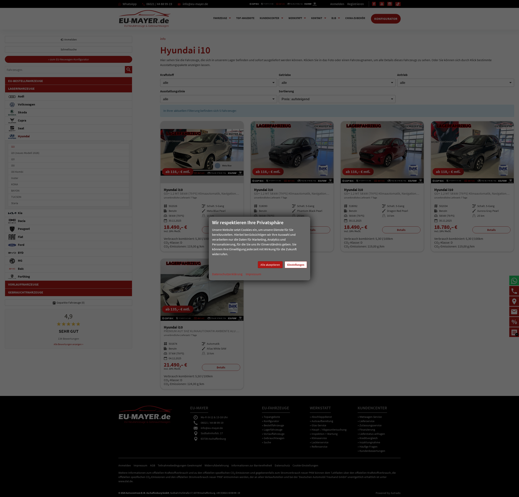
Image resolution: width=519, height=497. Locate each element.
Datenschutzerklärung (227, 274)
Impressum (253, 274)
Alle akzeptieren (270, 265)
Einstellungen (295, 265)
